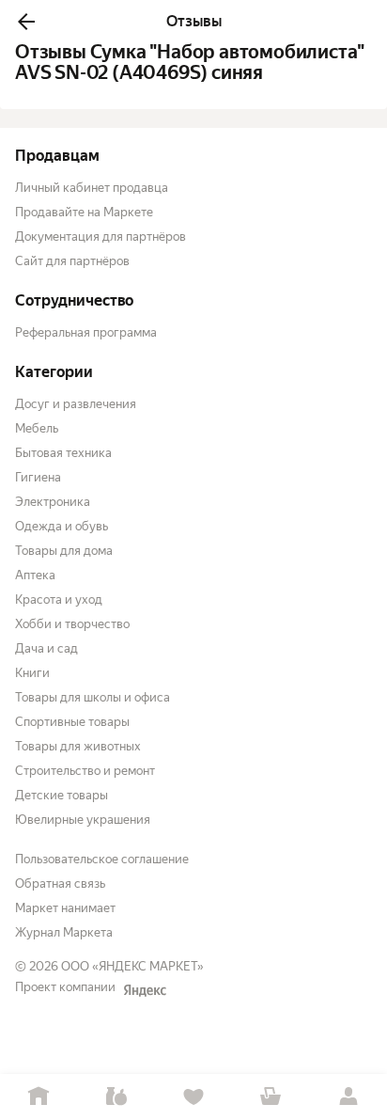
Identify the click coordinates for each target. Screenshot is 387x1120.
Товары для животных (78, 746)
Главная (38, 1097)
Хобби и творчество (72, 624)
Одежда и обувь (61, 526)
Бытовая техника (63, 453)
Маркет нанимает (65, 908)
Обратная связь (60, 883)
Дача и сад (46, 648)
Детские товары (61, 795)
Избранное (193, 1097)
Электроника (52, 502)
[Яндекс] (144, 990)
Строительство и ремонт (85, 771)
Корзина (270, 1097)
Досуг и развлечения (75, 404)
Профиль (348, 1097)
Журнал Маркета (64, 932)
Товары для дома (64, 551)
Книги (32, 673)
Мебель (36, 428)
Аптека (35, 575)
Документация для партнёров (100, 236)
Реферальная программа (86, 332)
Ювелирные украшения (82, 819)
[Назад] (26, 21)
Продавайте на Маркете (84, 212)
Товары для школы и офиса (92, 697)
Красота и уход (58, 599)
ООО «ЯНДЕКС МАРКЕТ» (132, 966)
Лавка (115, 1097)
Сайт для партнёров (72, 261)
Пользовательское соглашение (102, 859)
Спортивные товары (72, 722)
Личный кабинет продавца (91, 188)
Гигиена (38, 477)
